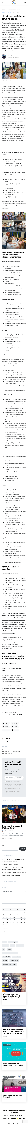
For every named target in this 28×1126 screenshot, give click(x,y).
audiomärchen (5, 945)
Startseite (3, 9)
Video (5, 1078)
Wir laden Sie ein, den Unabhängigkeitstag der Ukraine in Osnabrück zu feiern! (12, 997)
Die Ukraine (7, 1044)
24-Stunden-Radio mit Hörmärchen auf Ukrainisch (14, 872)
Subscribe (18, 777)
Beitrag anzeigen (7, 838)
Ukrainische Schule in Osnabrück (10, 864)
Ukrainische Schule (7, 753)
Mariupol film (20, 945)
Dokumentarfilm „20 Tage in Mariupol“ (11, 875)
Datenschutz (6, 1118)
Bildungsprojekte (7, 12)
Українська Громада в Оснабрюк (9, 964)
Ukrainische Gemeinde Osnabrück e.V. (13, 751)
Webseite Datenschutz (14, 1123)
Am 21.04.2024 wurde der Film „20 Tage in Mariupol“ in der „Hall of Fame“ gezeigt (13, 1031)
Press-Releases (8, 1011)
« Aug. (3, 930)
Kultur (6, 975)
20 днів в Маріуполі (13, 942)
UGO (8, 55)
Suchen (3, 845)
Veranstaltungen (14, 975)
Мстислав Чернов (14, 960)
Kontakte (13, 1118)
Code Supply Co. (20, 1115)
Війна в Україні (17, 956)
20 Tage (4, 942)
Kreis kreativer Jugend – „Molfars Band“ (12, 827)
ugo (3, 749)
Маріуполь (5, 960)
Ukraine (9, 949)
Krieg (13, 945)
